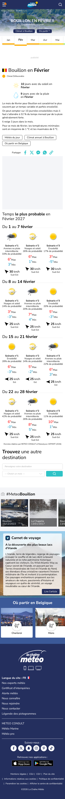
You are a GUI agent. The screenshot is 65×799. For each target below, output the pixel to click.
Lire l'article (50, 591)
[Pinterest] (44, 748)
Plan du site (49, 774)
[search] (60, 4)
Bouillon (19, 11)
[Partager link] (51, 153)
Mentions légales (18, 774)
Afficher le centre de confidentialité (46, 783)
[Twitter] (21, 748)
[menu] (4, 4)
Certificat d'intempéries (16, 688)
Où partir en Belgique (16, 143)
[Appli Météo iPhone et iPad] (21, 763)
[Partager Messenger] (38, 153)
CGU (31, 774)
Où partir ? (44, 31)
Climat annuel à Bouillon (40, 137)
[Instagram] (36, 748)
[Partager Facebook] (25, 153)
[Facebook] (14, 748)
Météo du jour (12, 137)
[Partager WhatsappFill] (45, 153)
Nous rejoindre (11, 703)
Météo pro (8, 734)
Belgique (11, 11)
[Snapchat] (29, 748)
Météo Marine (10, 728)
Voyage (3, 11)
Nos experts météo (13, 683)
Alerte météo (10, 693)
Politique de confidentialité (51, 778)
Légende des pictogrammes (19, 713)
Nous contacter (11, 708)
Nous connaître (11, 698)
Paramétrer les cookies (16, 783)
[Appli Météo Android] (43, 763)
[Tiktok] (51, 748)
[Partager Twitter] (32, 153)
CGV (38, 774)
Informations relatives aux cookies (20, 778)
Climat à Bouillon (24, 31)
